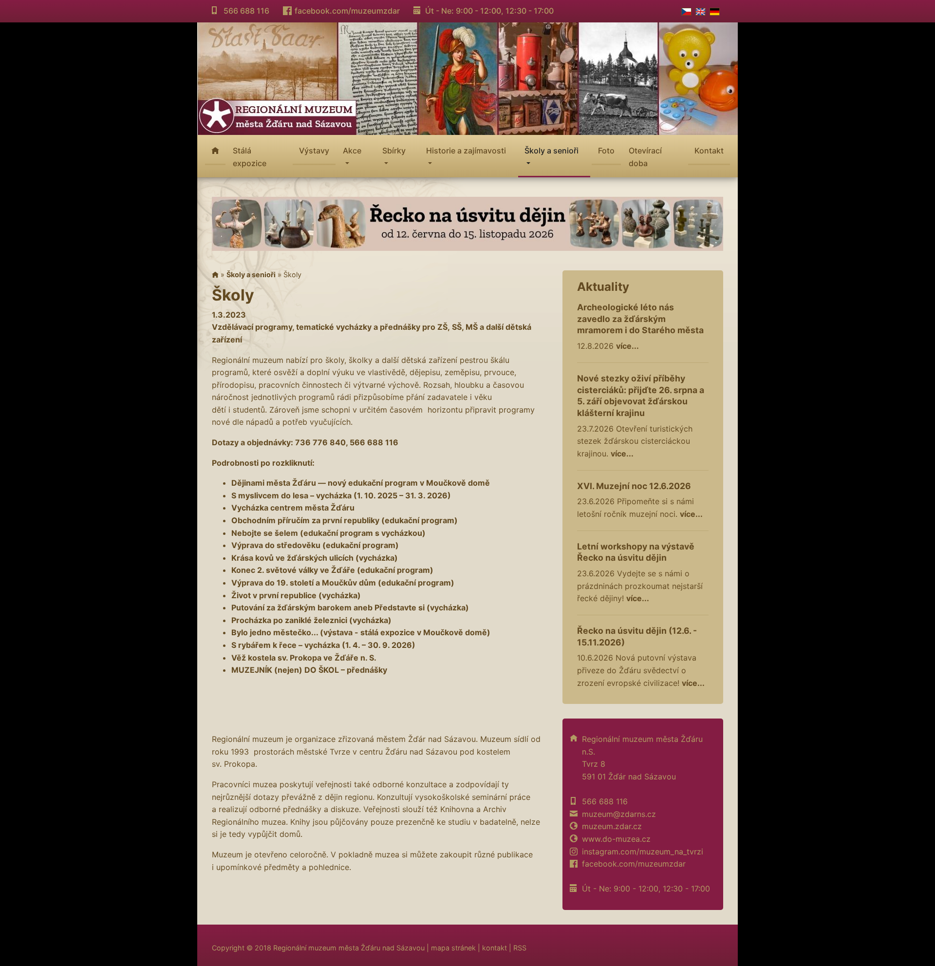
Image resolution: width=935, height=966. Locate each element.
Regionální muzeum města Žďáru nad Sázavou (349, 948)
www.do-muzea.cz (616, 839)
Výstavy (314, 150)
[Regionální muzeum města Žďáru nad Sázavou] (467, 77)
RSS (519, 948)
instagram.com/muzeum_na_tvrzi (642, 851)
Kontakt (709, 150)
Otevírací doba (645, 157)
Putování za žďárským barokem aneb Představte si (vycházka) (350, 607)
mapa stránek (453, 948)
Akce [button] (352, 150)
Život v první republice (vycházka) (296, 595)
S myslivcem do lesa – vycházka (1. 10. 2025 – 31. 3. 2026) (341, 495)
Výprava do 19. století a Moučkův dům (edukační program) (342, 582)
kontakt (494, 948)
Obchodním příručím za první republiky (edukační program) (344, 520)
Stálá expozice (249, 157)
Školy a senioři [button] (551, 150)
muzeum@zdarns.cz (619, 814)
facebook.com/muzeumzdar (347, 11)
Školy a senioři (251, 274)
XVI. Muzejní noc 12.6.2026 (634, 486)
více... (627, 346)
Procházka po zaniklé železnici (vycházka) (311, 620)
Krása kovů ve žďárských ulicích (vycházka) (314, 558)
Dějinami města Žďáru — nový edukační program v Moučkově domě (360, 483)
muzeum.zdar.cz (612, 826)
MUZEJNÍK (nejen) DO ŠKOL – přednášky (309, 670)
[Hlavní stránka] (215, 274)
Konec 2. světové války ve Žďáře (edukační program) (332, 570)
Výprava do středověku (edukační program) (315, 545)
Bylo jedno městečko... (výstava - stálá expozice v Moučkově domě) (360, 632)
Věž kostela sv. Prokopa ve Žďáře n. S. (303, 658)
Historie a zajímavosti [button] (466, 150)
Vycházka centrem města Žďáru (293, 507)
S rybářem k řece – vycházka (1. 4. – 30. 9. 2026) (323, 645)
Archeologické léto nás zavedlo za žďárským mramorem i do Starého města (640, 319)
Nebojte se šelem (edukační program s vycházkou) (328, 533)
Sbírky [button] (394, 150)
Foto (606, 150)
